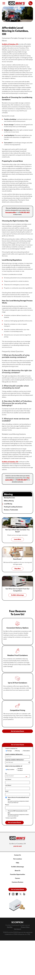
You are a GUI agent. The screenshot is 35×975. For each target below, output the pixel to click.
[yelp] (24, 894)
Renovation (26, 750)
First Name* (8, 779)
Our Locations (17, 859)
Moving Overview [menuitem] (9, 498)
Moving (17, 750)
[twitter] (20, 894)
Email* (7, 791)
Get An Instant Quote (17, 731)
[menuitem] (17, 855)
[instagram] (13, 894)
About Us (17, 870)
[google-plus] (17, 894)
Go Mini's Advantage (17, 866)
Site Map (9, 927)
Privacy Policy (25, 927)
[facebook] (9, 894)
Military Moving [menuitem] (9, 501)
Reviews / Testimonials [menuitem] (11, 510)
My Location (10, 769)
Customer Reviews (17, 882)
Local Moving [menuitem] (8, 504)
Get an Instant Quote (14, 822)
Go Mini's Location (20, 769)
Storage (9, 750)
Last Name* (8, 785)
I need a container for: (11, 748)
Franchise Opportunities (17, 874)
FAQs (17, 863)
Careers (17, 878)
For (6, 773)
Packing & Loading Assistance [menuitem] (13, 507)
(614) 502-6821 (17, 846)
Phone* (7, 804)
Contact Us (17, 855)
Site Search (17, 929)
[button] (3, 3)
